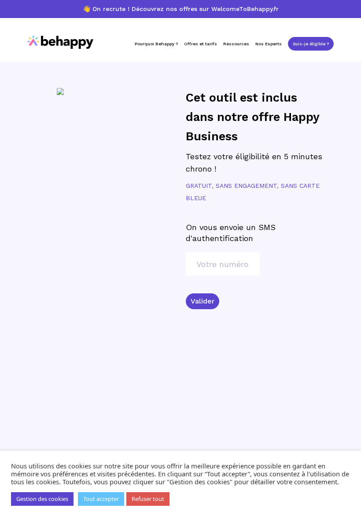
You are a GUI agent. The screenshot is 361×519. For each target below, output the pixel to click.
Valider (202, 301)
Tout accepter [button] (101, 499)
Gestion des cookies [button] (42, 499)
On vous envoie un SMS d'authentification (231, 233)
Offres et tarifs (200, 43)
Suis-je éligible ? (311, 43)
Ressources (236, 43)
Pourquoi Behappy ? (156, 43)
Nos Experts (268, 43)
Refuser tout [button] (148, 499)
